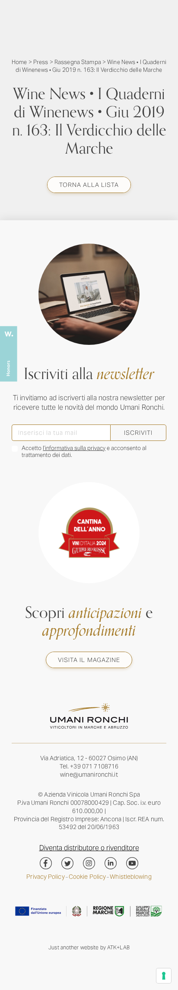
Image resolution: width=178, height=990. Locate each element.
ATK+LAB (118, 947)
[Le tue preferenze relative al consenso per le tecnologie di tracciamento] (163, 975)
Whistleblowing (130, 877)
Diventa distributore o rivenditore (89, 847)
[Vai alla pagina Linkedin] (111, 863)
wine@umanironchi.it (89, 774)
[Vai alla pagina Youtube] (132, 863)
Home (19, 62)
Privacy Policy (45, 877)
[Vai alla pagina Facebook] (46, 863)
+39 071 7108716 (94, 766)
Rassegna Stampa (77, 62)
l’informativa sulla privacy (74, 448)
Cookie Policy (87, 877)
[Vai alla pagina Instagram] (89, 863)
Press (40, 62)
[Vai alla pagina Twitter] (67, 863)
